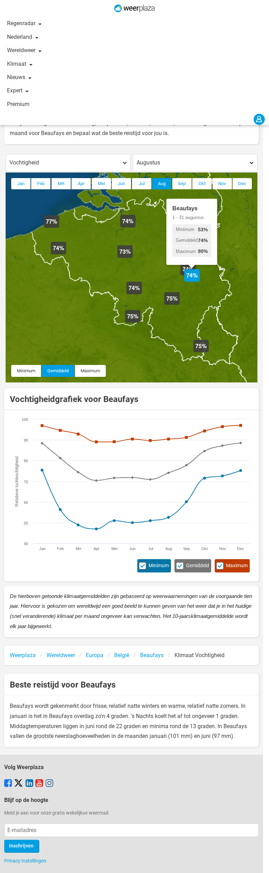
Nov (222, 183)
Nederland (20, 37)
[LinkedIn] (29, 784)
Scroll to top (257, 861)
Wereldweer (22, 50)
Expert (15, 90)
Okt (202, 183)
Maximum (90, 370)
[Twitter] (18, 784)
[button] (59, 227)
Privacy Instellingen (25, 861)
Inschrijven (21, 846)
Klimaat (17, 64)
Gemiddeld (58, 370)
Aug (162, 183)
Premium (18, 104)
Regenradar (22, 23)
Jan (21, 183)
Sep (182, 183)
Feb (40, 183)
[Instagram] (49, 784)
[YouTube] (39, 784)
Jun (121, 183)
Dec (242, 183)
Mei (101, 183)
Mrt (61, 183)
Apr (81, 183)
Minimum (26, 370)
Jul (142, 183)
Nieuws (17, 77)
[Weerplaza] (134, 8)
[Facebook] (8, 784)
